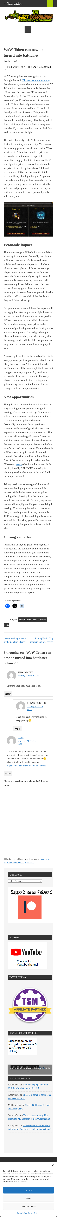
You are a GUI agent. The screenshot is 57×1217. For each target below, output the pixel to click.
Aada (19, 464)
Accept (28, 1190)
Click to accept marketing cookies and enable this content (30, 1069)
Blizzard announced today (36, 80)
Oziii (21, 737)
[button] (52, 1165)
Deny (28, 1198)
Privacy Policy (33, 1213)
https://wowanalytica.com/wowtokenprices (26, 765)
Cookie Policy (22, 1213)
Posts (6, 625)
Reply (8, 694)
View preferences (28, 1206)
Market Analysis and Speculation (32, 620)
